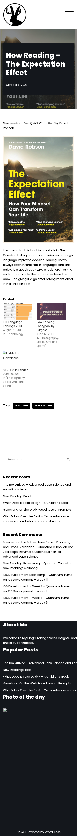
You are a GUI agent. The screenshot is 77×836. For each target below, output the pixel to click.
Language (21, 405)
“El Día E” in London (15, 370)
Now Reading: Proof (17, 496)
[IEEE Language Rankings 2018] (18, 311)
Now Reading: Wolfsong (20, 568)
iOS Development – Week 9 (28, 602)
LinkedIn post (21, 284)
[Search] (68, 459)
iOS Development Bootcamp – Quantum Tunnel (38, 575)
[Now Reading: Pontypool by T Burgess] (51, 311)
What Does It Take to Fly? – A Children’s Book (36, 503)
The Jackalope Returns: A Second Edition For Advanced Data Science (38, 552)
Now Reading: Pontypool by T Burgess (47, 326)
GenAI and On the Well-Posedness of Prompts (37, 509)
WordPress (53, 832)
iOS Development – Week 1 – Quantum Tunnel (36, 586)
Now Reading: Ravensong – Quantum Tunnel (35, 563)
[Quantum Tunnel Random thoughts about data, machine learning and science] (15, 15)
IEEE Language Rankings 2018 (12, 324)
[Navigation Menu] (69, 14)
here (57, 269)
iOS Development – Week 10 (28, 591)
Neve (20, 832)
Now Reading (43, 405)
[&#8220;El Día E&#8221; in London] (18, 359)
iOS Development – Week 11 (28, 579)
